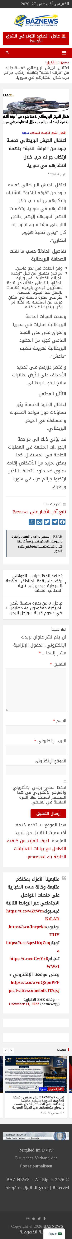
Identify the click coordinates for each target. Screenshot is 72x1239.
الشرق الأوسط (49, 133)
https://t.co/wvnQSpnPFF (35, 982)
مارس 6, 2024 (58, 174)
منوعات (61, 1050)
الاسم (59, 720)
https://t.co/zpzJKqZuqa (33, 947)
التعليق (58, 664)
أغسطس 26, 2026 (51, 1113)
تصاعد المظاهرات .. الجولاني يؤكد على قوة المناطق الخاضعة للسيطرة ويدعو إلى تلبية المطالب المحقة (34, 583)
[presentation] (5, 1050)
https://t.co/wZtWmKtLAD (33, 915)
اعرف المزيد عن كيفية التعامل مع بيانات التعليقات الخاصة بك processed (36, 849)
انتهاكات (35, 133)
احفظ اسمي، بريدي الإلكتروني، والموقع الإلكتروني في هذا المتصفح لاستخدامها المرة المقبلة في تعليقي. (39, 795)
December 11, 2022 (24, 1004)
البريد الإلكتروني (50, 741)
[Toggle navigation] (64, 53)
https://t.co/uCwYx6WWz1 (34, 962)
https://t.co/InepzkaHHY (34, 931)
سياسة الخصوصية (35, 1232)
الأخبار (63, 133)
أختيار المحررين (56, 1089)
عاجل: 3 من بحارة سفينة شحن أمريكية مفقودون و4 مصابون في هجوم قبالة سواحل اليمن (36, 608)
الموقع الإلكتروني (50, 761)
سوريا (25, 133)
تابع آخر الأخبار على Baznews (39, 512)
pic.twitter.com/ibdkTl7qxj (34, 990)
